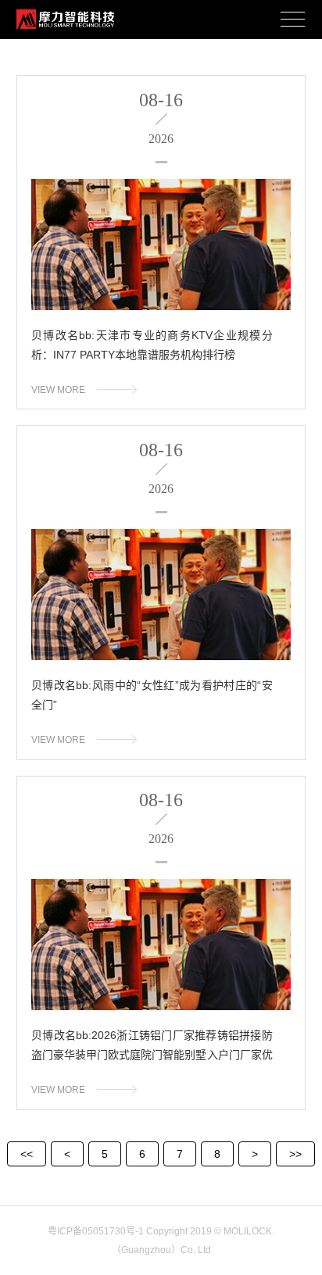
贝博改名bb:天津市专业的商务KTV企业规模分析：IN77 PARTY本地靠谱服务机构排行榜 (152, 345)
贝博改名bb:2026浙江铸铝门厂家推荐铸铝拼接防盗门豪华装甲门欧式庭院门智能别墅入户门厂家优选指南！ (152, 1049)
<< (26, 1154)
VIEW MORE (58, 390)
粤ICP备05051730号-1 (96, 1231)
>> (295, 1154)
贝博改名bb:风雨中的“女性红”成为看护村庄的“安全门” (152, 695)
